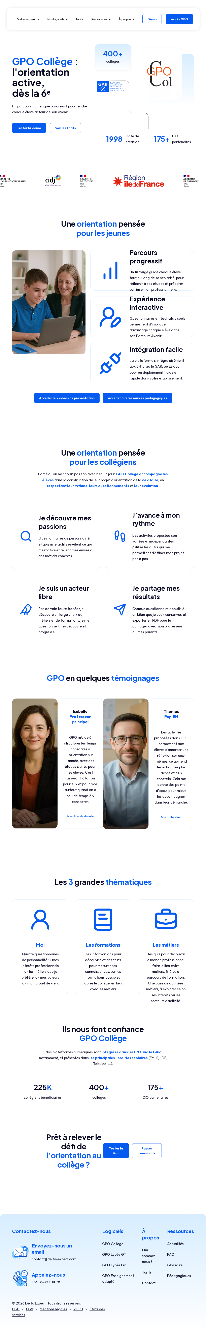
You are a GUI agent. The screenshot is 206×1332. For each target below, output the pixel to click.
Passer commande (147, 1150)
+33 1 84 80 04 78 (46, 1282)
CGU (16, 1309)
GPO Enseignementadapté (118, 1278)
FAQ (170, 1254)
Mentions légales (53, 1309)
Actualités (175, 1243)
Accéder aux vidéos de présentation (67, 398)
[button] (28, 19)
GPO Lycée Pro (114, 1265)
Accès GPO (179, 19)
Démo (152, 19)
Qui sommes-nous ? (149, 1256)
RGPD (78, 1309)
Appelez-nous (48, 1275)
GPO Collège (112, 1243)
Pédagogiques (179, 1275)
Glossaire (174, 1265)
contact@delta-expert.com (54, 1259)
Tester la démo (29, 128)
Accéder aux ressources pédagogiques (137, 398)
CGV (29, 1309)
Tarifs (79, 19)
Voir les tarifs (65, 128)
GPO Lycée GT (114, 1254)
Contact (149, 1283)
